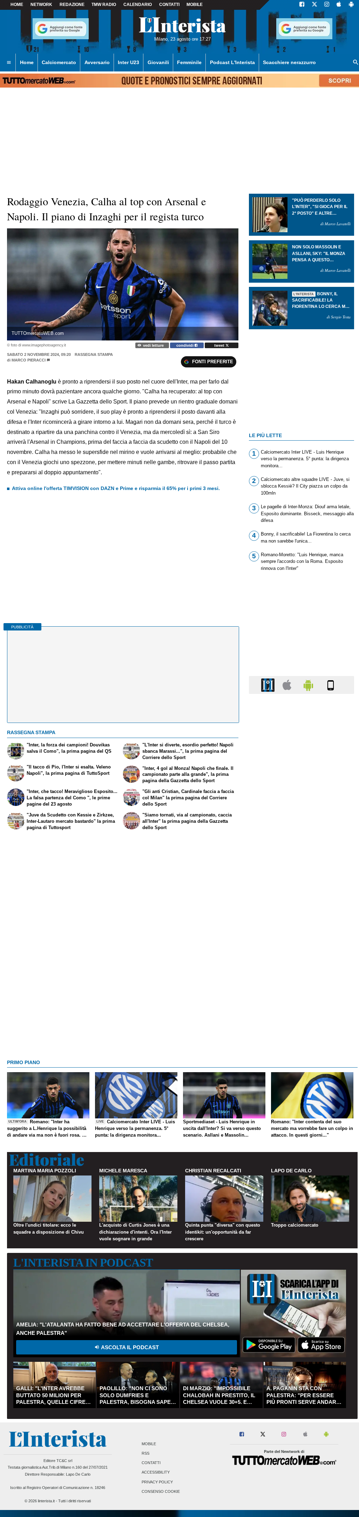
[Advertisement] (301, 971)
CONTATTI (169, 4)
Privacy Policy (157, 1482)
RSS (145, 1453)
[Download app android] (351, 5)
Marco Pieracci (29, 360)
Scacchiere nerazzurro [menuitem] (289, 62)
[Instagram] (327, 5)
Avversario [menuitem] (97, 62)
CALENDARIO (137, 4)
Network (41, 4)
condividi (185, 345)
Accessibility (156, 1472)
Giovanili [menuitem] (158, 62)
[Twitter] (314, 5)
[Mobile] (330, 684)
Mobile (149, 1444)
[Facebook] (301, 5)
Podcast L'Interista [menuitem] (232, 62)
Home (17, 4)
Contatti (151, 1463)
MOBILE (195, 4)
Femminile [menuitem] (189, 62)
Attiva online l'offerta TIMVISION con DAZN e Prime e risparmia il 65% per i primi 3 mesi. (116, 488)
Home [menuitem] (27, 62)
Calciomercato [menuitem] (59, 62)
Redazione (72, 4)
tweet (219, 345)
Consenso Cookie (161, 1491)
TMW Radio (104, 4)
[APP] (269, 684)
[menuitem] (9, 62)
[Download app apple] (338, 5)
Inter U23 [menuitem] (128, 62)
